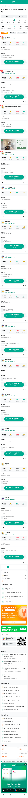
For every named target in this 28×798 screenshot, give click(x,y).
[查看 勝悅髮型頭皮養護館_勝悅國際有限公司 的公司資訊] (14, 737)
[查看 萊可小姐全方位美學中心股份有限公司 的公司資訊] (14, 728)
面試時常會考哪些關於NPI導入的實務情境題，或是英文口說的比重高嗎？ (14, 662)
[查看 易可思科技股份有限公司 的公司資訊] (14, 703)
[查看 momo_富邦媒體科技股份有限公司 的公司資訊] (14, 690)
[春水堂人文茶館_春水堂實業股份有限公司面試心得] (14, 597)
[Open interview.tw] (1, 762)
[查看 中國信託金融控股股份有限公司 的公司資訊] (14, 709)
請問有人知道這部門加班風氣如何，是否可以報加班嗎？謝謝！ (14, 675)
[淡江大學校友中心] (14, 581)
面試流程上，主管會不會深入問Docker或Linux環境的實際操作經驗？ (15, 655)
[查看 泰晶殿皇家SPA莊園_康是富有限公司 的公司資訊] (14, 724)
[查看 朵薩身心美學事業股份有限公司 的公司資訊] (14, 734)
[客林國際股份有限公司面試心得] (14, 589)
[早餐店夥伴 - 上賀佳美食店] (9, 753)
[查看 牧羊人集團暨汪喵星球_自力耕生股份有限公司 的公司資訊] (14, 706)
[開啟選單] (2, 2)
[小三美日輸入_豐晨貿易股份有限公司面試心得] (14, 593)
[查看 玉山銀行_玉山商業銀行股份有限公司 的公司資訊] (14, 696)
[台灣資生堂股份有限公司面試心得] (14, 602)
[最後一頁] (20, 567)
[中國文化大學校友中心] (14, 578)
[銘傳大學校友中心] (14, 575)
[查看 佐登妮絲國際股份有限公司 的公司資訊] (14, 731)
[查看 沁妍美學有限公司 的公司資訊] (14, 741)
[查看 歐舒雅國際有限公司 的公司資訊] (14, 721)
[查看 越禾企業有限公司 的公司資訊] (14, 718)
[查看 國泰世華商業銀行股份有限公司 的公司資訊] (14, 687)
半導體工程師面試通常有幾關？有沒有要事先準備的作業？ (14, 669)
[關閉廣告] (25, 764)
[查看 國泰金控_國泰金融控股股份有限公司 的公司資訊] (14, 700)
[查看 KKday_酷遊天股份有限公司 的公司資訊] (14, 693)
